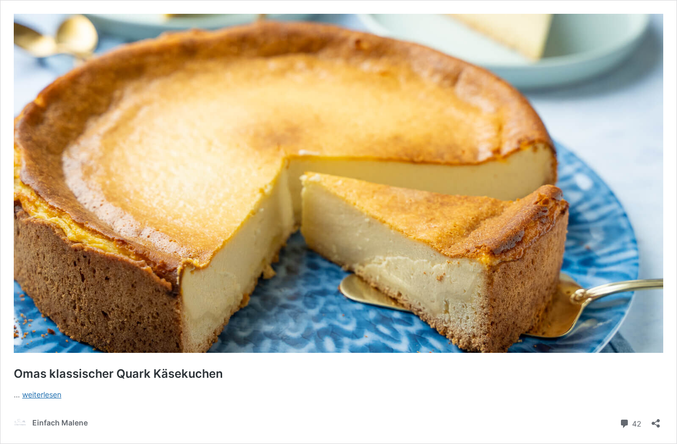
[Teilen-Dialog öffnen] (655, 420)
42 (635, 423)
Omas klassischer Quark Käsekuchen (118, 373)
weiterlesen (41, 394)
